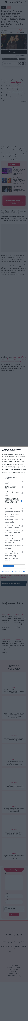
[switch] (22, 481)
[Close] (24, 449)
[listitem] (14, 478)
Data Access (14, 571)
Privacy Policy (22, 571)
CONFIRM (8, 565)
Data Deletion (5, 571)
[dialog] (14, 510)
